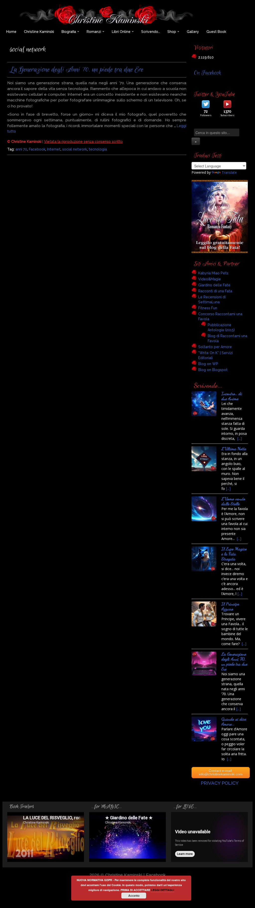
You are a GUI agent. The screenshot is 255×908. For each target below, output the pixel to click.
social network (74, 149)
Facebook (37, 149)
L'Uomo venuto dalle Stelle (233, 501)
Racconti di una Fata (215, 291)
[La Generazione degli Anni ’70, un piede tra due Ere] (203, 664)
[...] (239, 438)
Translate (229, 172)
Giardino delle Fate (214, 285)
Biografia (69, 32)
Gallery (193, 32)
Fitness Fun (207, 308)
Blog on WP (208, 364)
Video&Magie (209, 279)
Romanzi (94, 32)
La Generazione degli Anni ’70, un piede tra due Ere (76, 70)
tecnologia (98, 149)
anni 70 (21, 149)
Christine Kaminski (39, 32)
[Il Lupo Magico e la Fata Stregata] (203, 558)
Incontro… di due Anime (231, 396)
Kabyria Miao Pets (213, 273)
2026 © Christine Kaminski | (117, 875)
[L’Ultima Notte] (203, 458)
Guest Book (216, 32)
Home (11, 32)
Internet (54, 149)
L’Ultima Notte (233, 448)
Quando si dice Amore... (233, 721)
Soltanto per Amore (215, 347)
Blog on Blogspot (213, 370)
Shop (171, 32)
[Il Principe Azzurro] (203, 614)
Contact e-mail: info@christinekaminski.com (221, 772)
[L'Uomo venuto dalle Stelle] (203, 508)
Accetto (133, 895)
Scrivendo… (150, 32)
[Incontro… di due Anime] (203, 403)
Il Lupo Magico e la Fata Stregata (234, 553)
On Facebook (207, 73)
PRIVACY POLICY (220, 783)
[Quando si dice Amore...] (203, 729)
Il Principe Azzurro (230, 606)
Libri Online (121, 32)
